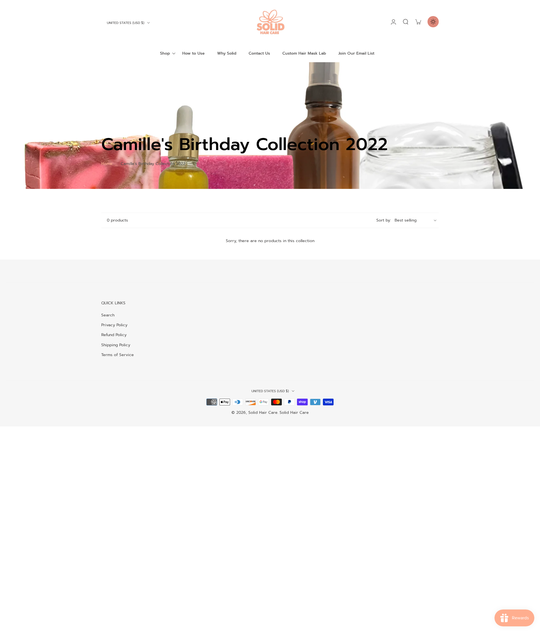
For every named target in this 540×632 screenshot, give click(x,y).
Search (107, 315)
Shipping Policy (115, 345)
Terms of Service (117, 355)
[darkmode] (433, 21)
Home (106, 164)
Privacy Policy (114, 325)
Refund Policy (114, 335)
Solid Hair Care (263, 413)
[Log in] (393, 21)
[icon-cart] (418, 21)
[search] (405, 21)
